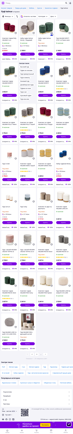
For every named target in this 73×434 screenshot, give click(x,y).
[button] (9, 54)
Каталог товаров (6, 8)
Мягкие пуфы (13, 367)
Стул (23, 367)
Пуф (44, 367)
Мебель (31, 8)
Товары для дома (20, 8)
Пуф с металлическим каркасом (38, 373)
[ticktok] (13, 419)
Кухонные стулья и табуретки (30, 383)
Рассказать (45, 425)
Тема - (6, 411)
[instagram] (10, 419)
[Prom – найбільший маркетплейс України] (3, 3)
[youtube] (3, 419)
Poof (3, 367)
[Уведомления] (70, 3)
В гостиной (5, 373)
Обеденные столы (50, 383)
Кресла (39, 8)
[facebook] (6, 419)
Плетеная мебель (65, 383)
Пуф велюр (53, 367)
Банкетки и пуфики (51, 8)
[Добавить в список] (15, 33)
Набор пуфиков (18, 373)
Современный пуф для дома (62, 373)
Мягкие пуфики (34, 367)
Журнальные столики (9, 383)
